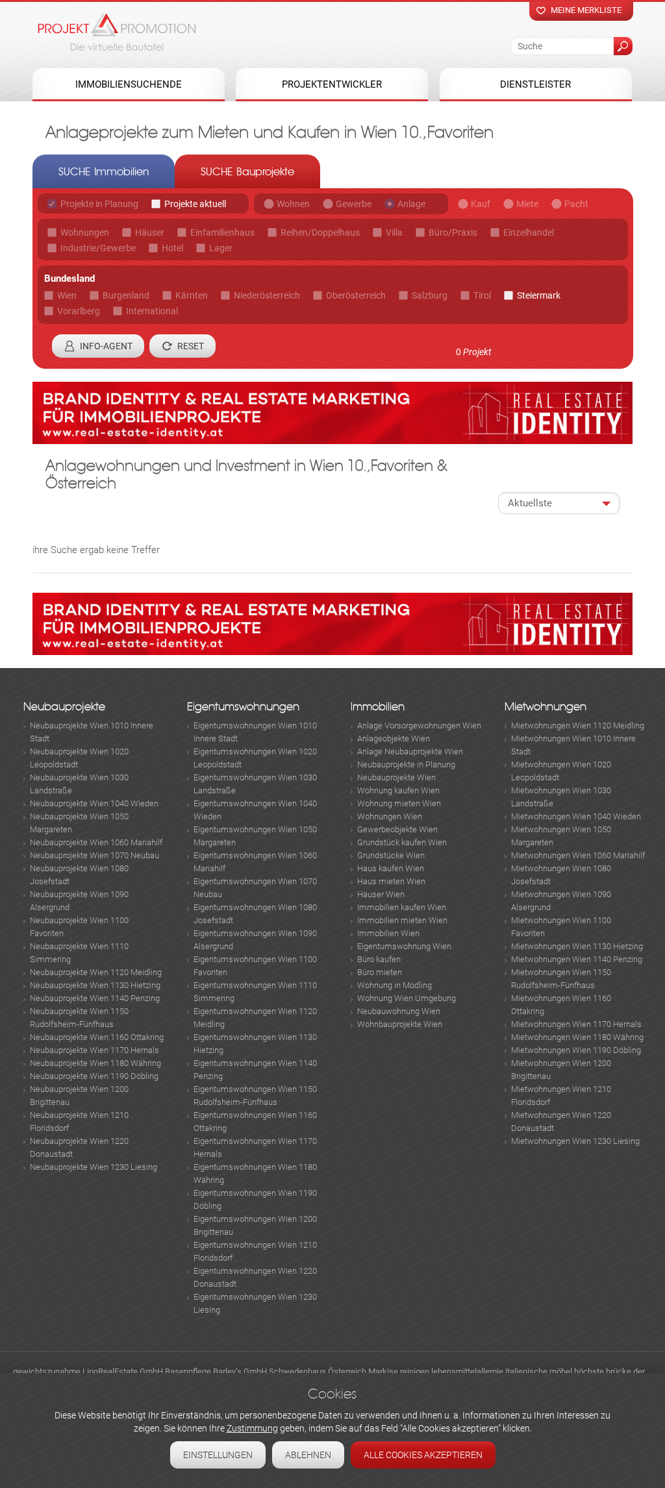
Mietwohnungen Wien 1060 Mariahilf (578, 855)
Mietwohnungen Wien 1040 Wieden (576, 816)
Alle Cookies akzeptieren (423, 1455)
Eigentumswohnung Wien (404, 946)
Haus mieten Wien (391, 881)
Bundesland (69, 278)
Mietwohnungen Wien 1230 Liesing (575, 1141)
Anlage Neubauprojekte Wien (410, 751)
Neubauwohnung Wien (398, 1011)
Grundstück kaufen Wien (402, 842)
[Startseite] (116, 32)
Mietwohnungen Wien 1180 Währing (577, 1037)
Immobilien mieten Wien (402, 920)
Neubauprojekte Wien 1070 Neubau (94, 855)
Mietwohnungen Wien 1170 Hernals (576, 1024)
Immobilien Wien (388, 933)
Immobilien (378, 707)
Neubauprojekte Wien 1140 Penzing (95, 998)
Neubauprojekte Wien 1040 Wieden (94, 803)
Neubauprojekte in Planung (406, 764)
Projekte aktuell (195, 204)
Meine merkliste (586, 10)
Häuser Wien (381, 894)
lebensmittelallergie (467, 1371)
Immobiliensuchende (128, 84)
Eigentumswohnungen (243, 707)
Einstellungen (218, 1455)
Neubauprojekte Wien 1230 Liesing (93, 1167)
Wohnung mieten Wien (399, 803)
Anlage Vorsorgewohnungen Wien (419, 725)
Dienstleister (535, 84)
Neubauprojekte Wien (396, 777)
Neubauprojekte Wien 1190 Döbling (94, 1076)
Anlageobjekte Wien (393, 738)
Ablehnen (308, 1455)
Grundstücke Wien (391, 855)
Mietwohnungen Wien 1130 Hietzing (577, 946)
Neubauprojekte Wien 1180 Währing (95, 1063)
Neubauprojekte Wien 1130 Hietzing (95, 985)
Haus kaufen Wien (390, 868)
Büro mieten (379, 972)
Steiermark (538, 295)
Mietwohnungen (545, 707)
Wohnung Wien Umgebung (406, 998)
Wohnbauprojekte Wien (399, 1024)
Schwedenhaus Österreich (317, 1371)
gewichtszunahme (47, 1371)
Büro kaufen (379, 959)
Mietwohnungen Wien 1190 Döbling (576, 1050)
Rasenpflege (188, 1371)
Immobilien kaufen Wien (401, 907)
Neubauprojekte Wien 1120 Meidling (96, 972)
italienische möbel (538, 1371)
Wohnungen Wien (389, 816)
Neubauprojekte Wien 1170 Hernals (94, 1050)
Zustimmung (252, 1428)
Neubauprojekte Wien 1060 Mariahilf (96, 842)
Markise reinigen (398, 1371)
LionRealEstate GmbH (122, 1371)
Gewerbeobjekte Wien (397, 829)
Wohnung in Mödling (394, 985)
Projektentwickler (332, 84)
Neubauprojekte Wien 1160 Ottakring (97, 1037)
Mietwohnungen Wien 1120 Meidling (577, 725)
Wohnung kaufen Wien (398, 790)
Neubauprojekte (64, 707)
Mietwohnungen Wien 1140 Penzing (576, 959)
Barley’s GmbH (240, 1371)
